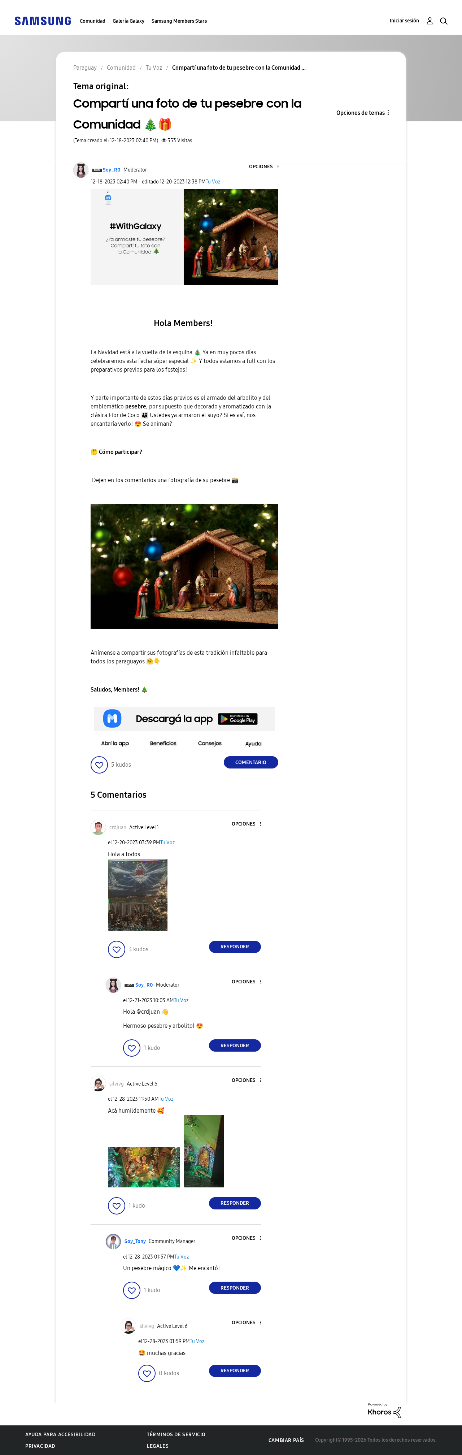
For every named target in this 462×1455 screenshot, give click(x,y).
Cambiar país (286, 1440)
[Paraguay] (42, 20)
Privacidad (40, 1446)
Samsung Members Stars (179, 21)
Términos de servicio (176, 1435)
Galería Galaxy (128, 21)
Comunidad (92, 21)
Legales (158, 1446)
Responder (235, 947)
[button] (265, 167)
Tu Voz (213, 182)
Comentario (250, 762)
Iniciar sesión (404, 21)
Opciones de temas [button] (360, 112)
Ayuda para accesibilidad (60, 1435)
